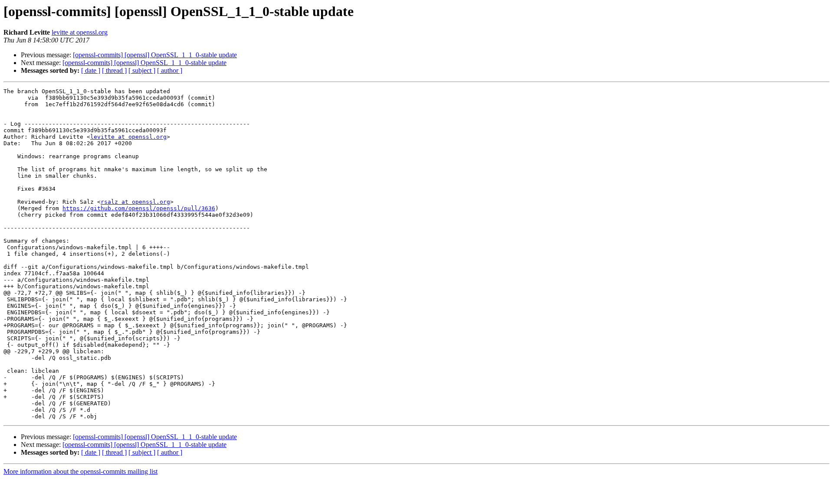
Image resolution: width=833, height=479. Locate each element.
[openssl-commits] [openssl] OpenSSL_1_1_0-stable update (155, 55)
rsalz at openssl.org (135, 202)
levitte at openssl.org (80, 32)
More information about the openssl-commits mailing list (80, 471)
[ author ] (169, 70)
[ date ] (90, 70)
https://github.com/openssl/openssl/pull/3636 (138, 208)
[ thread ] (114, 70)
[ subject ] (141, 70)
